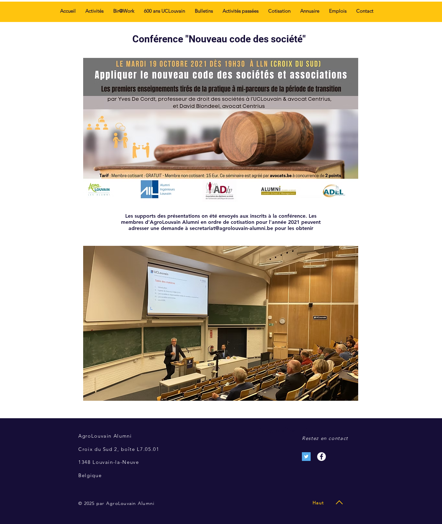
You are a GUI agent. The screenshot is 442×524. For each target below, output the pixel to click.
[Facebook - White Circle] (321, 456)
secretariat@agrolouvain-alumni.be (231, 228)
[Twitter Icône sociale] (306, 456)
